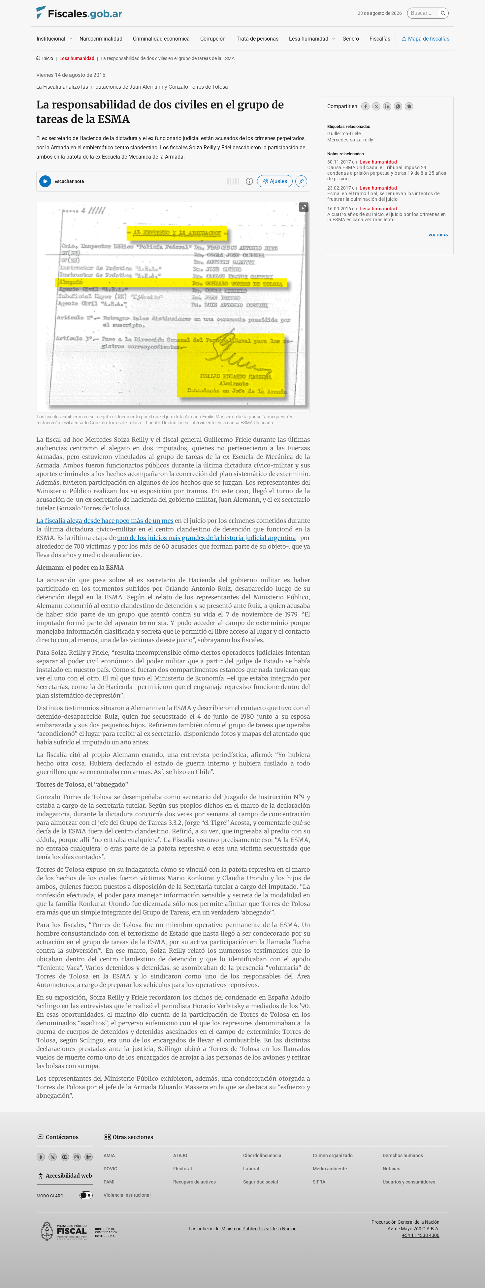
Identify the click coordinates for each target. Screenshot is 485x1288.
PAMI (109, 1181)
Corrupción (213, 39)
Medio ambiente (330, 1168)
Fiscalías (380, 39)
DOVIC (110, 1168)
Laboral (251, 1168)
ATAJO (180, 1155)
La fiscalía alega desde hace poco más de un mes (105, 520)
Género (350, 39)
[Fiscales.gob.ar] (79, 13)
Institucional (51, 39)
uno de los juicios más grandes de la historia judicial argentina (206, 538)
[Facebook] (41, 1157)
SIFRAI (320, 1181)
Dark (86, 1196)
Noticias (391, 1168)
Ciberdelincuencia (262, 1155)
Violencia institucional (127, 1195)
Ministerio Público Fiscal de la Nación (259, 1228)
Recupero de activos (194, 1181)
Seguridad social (260, 1181)
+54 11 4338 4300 (420, 1235)
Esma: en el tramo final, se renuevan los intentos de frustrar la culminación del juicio (383, 196)
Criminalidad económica (161, 39)
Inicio (47, 58)
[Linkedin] (88, 1157)
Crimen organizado (333, 1155)
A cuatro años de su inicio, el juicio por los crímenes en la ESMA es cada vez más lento (386, 216)
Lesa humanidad (308, 39)
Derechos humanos (403, 1155)
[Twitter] (52, 1157)
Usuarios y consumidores (409, 1181)
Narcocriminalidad (101, 39)
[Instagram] (77, 1157)
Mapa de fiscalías (428, 39)
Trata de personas (257, 39)
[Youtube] (65, 1157)
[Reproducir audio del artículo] (45, 181)
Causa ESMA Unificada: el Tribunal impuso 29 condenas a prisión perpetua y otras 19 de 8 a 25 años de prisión (386, 173)
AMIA (109, 1155)
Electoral (182, 1168)
